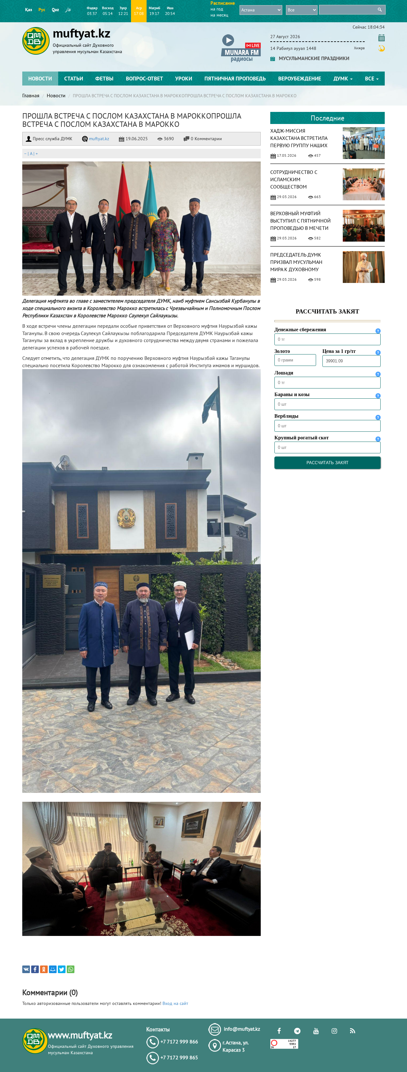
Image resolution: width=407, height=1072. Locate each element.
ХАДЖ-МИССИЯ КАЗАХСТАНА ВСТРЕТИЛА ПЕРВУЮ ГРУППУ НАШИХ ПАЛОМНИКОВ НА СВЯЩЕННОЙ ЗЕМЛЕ (299, 145)
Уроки (183, 78)
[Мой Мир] (53, 969)
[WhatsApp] (70, 969)
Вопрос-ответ (144, 78)
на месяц (219, 15)
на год (216, 9)
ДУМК (341, 78)
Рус (41, 9)
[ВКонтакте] (26, 969)
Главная (30, 95)
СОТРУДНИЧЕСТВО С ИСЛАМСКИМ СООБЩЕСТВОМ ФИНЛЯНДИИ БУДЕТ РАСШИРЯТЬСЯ (293, 186)
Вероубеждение (299, 78)
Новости (40, 78)
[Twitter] (62, 969)
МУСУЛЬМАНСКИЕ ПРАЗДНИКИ (312, 58)
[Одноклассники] (44, 969)
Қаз (28, 9)
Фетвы (104, 78)
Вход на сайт (175, 1003)
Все (370, 78)
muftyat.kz (98, 138)
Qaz (55, 9)
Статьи (73, 78)
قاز (68, 9)
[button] (241, 35)
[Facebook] (35, 969)
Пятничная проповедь (235, 78)
